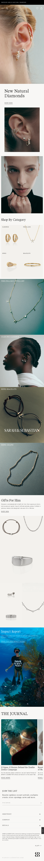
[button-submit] (41, 803)
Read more (5, 777)
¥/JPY (37, 845)
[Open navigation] (2, 8)
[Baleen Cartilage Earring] (11, 594)
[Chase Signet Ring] (22, 560)
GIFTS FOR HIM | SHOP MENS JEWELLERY (14, 2)
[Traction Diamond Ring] (11, 616)
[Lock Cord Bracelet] (11, 527)
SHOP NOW (9, 103)
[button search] (7, 8)
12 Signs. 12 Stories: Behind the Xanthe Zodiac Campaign (18, 768)
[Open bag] (41, 8)
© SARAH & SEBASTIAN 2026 (13, 858)
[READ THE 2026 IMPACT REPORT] (22, 667)
